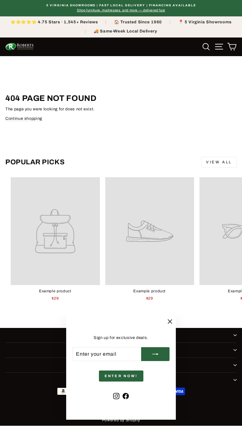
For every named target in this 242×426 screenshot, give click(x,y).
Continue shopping (23, 118)
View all (219, 162)
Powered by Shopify (121, 420)
